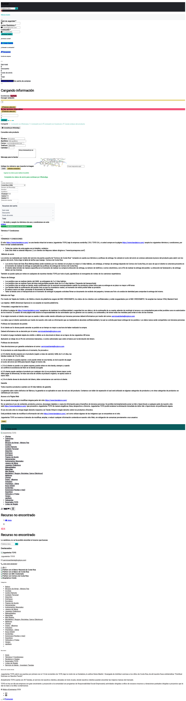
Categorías (9, 439)
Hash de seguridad (8, 21)
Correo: (3, 143)
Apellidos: (4, 141)
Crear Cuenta (8, 43)
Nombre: (4, 139)
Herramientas (10, 459)
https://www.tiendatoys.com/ (17, 243)
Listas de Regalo (11, 504)
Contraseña (6, 30)
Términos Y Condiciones (14, 657)
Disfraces (9, 453)
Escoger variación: (8, 98)
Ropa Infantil (10, 486)
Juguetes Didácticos (13, 465)
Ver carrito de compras (22, 81)
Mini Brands (9, 471)
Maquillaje (9, 469)
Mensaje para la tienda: (9, 157)
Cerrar (3, 168)
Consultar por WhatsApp (12, 128)
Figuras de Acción (12, 457)
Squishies (9, 492)
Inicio (7, 655)
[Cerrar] (2, 19)
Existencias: (5, 96)
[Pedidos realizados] (5, 509)
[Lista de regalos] (6, 509)
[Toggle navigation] (13, 509)
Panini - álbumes (11, 480)
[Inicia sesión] (1, 509)
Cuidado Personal (12, 449)
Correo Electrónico (8, 25)
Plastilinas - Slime (12, 484)
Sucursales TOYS (11, 502)
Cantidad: (4, 148)
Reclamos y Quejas (12, 659)
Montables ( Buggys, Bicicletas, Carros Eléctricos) (24, 473)
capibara (8, 498)
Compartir (4, 124)
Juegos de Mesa (11, 463)
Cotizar (4, 120)
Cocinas (8, 445)
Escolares (9, 455)
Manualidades (10, 467)
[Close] (2, 61)
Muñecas (8, 475)
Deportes (8, 451)
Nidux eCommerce (10, 689)
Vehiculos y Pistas (12, 494)
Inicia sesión (12, 429)
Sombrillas (9, 488)
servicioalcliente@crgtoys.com (123, 316)
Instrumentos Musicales (14, 461)
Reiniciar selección (9, 107)
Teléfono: (4, 145)
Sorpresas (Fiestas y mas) (15, 490)
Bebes (7, 441)
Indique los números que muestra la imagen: (17, 166)
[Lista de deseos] (3, 509)
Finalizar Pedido (7, 81)
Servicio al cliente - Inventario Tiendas (19, 665)
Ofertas (8, 437)
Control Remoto (11, 447)
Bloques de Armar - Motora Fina (17, 443)
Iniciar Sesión (7, 34)
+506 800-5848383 (10, 564)
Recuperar (7, 52)
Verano (7, 496)
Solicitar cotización (14, 168)
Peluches (8, 482)
